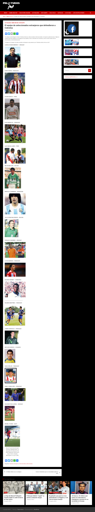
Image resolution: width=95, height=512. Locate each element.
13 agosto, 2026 (75, 502)
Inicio (5, 13)
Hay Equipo (44, 13)
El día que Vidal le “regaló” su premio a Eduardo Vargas (35, 496)
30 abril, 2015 (8, 30)
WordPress (36, 509)
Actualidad (35, 13)
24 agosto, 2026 (7, 501)
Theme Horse (20, 509)
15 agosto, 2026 (52, 501)
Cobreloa (11, 463)
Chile (5, 492)
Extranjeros (16, 463)
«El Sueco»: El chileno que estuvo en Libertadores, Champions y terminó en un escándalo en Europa (80, 498)
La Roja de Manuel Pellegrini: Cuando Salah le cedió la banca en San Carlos (13, 497)
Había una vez (13, 13)
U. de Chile (68, 13)
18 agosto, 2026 (30, 499)
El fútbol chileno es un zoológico (13, 471)
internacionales (22, 463)
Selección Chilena (24, 13)
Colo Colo (52, 13)
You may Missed (9, 479)
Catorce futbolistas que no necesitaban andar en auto (47, 472)
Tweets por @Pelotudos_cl (71, 77)
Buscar (89, 70)
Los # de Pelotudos (78, 13)
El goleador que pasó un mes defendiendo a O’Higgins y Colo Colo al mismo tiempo (58, 497)
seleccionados (29, 463)
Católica (60, 13)
